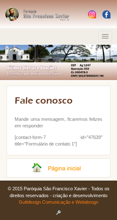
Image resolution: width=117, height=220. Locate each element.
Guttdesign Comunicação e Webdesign (58, 202)
